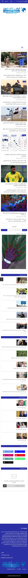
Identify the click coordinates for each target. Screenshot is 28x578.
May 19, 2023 (24, 408)
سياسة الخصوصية (11, 569)
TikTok (9, 462)
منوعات (24, 135)
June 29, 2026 (23, 359)
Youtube (21, 455)
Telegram (9, 458)
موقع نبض (21, 458)
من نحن (24, 569)
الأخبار (24, 53)
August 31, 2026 (23, 286)
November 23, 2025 (23, 393)
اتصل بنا (19, 569)
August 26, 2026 (23, 320)
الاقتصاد (24, 196)
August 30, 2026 (23, 298)
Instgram (9, 455)
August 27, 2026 (23, 309)
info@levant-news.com (6, 557)
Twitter (9, 451)
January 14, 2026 (23, 369)
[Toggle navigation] (21, 47)
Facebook (21, 451)
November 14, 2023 (21, 72)
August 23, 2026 (23, 332)
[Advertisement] (14, 31)
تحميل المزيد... (14, 226)
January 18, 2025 (23, 269)
